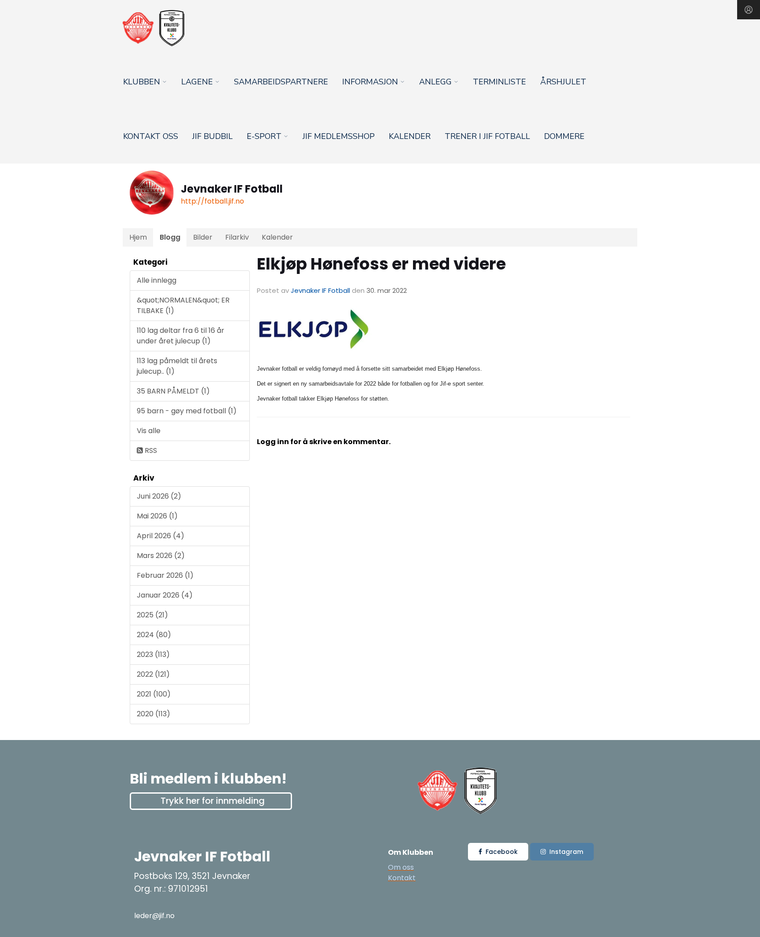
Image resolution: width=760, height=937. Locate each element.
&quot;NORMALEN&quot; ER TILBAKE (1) (183, 305)
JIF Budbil (212, 136)
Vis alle (149, 431)
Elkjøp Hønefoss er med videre (381, 263)
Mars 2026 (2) (161, 556)
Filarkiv (237, 237)
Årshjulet (563, 82)
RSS (150, 450)
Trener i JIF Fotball (487, 136)
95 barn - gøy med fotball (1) (187, 411)
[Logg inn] (748, 10)
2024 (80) (154, 635)
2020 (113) (153, 714)
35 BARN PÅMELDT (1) (173, 391)
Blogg (170, 237)
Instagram (566, 851)
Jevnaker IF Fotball (320, 290)
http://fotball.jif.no (212, 201)
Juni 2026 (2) (159, 496)
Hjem (138, 237)
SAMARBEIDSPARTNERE (281, 82)
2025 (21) (152, 615)
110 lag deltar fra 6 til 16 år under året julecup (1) (180, 335)
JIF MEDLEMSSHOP (339, 136)
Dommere (564, 136)
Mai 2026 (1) (157, 516)
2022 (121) (153, 674)
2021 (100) (154, 694)
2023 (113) (153, 654)
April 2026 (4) (160, 536)
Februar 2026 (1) (165, 575)
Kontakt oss (150, 136)
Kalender (410, 136)
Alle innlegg (156, 280)
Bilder (202, 237)
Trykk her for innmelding (213, 801)
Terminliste (499, 82)
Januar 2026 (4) (165, 595)
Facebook (502, 851)
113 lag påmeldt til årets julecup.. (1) (177, 366)
